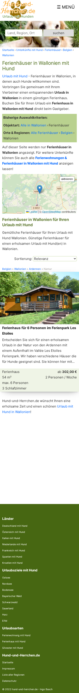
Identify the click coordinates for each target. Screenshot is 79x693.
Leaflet (33, 211)
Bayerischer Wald (12, 596)
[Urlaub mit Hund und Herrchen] (18, 18)
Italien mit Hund (11, 538)
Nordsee (7, 583)
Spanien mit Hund (12, 556)
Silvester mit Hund (12, 647)
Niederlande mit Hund (14, 544)
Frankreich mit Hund (13, 550)
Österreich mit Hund (13, 532)
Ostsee (6, 577)
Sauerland (7, 608)
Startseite (7, 662)
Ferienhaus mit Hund (13, 641)
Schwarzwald (10, 602)
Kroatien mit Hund (12, 562)
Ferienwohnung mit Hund (16, 635)
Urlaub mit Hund (14, 76)
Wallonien (20, 269)
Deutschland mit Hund (14, 525)
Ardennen (35, 269)
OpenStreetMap (51, 211)
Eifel (4, 620)
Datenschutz (9, 680)
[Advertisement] (39, 455)
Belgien (6, 269)
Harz (4, 614)
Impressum (8, 668)
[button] (39, 189)
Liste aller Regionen (13, 674)
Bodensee (7, 589)
